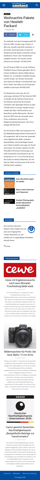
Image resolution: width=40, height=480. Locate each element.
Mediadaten (16, 473)
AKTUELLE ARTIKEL (12, 173)
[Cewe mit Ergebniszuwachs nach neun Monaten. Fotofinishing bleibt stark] (20, 270)
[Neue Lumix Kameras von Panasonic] (9, 191)
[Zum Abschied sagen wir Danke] (9, 185)
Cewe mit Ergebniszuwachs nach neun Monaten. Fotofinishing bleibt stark (20, 283)
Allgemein (10, 10)
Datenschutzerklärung (29, 473)
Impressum (7, 473)
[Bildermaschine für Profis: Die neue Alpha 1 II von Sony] (20, 335)
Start (3, 10)
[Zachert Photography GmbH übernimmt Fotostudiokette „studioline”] (9, 201)
